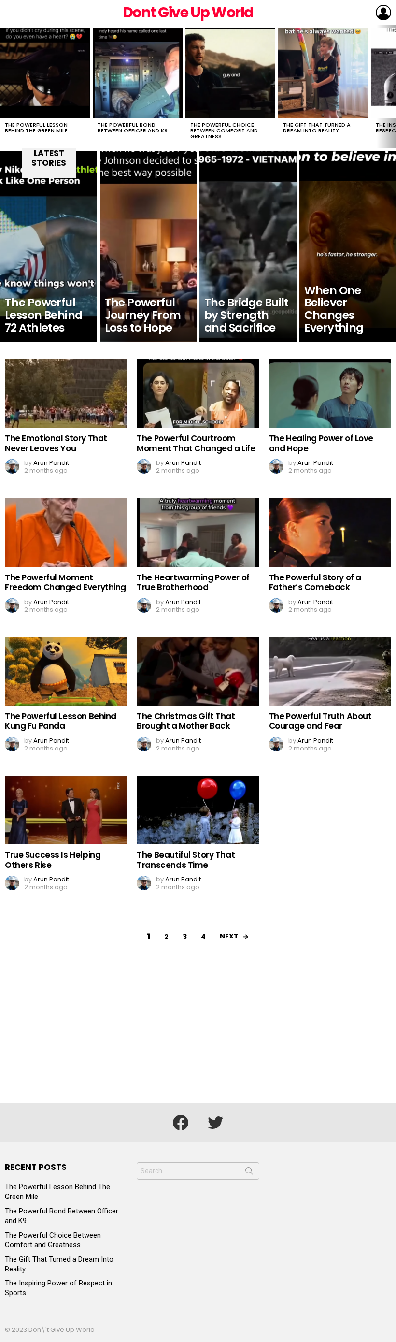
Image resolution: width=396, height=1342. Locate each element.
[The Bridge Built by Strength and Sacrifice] (248, 246)
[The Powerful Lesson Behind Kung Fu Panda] (66, 671)
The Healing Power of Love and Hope (321, 443)
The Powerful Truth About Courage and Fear (320, 721)
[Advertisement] (198, 1030)
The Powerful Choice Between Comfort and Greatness (224, 130)
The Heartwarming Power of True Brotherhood (193, 582)
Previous (5, 86)
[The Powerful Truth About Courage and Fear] (330, 671)
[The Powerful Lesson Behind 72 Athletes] (48, 246)
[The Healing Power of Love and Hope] (330, 393)
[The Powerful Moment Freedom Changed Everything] (66, 532)
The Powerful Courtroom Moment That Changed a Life (196, 443)
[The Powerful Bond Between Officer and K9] (138, 73)
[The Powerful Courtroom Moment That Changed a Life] (198, 393)
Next (391, 86)
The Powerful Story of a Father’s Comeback (315, 582)
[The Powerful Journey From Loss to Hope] (148, 246)
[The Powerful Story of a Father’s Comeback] (330, 532)
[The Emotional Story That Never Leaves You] (66, 393)
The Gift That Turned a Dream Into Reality (317, 127)
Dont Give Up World (188, 12)
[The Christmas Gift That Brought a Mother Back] (198, 671)
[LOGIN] (383, 12)
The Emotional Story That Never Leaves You (56, 443)
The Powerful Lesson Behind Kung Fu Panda (60, 721)
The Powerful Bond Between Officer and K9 (133, 127)
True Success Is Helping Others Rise (52, 859)
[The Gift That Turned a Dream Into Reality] (323, 73)
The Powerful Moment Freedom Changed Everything (65, 582)
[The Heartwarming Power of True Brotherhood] (198, 532)
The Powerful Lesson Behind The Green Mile (36, 127)
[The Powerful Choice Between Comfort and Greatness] (230, 73)
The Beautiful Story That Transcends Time (186, 859)
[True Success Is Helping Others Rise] (66, 810)
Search (249, 1172)
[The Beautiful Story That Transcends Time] (198, 810)
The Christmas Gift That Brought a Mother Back (186, 721)
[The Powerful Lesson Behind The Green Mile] (45, 73)
